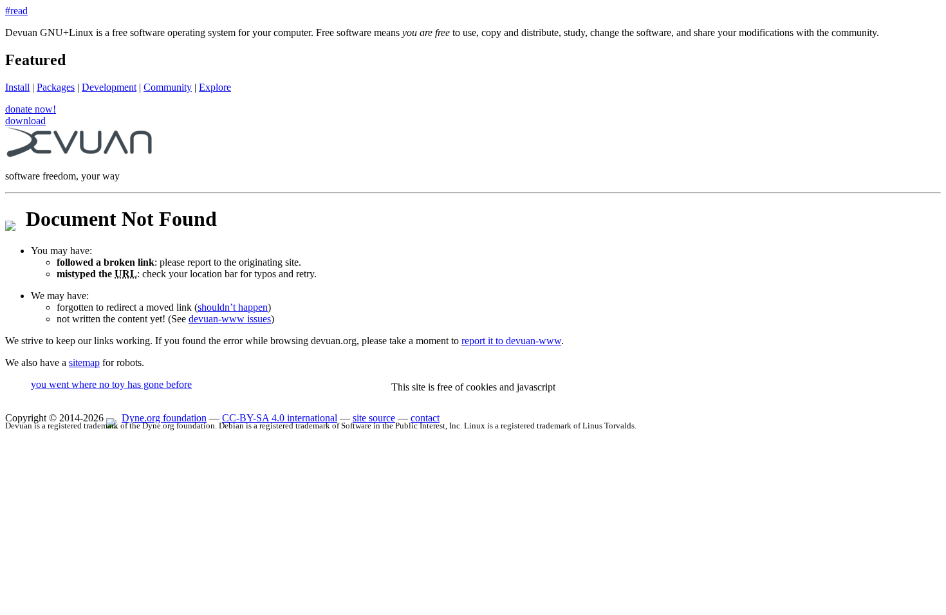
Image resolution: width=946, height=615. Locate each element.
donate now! (30, 109)
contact (425, 417)
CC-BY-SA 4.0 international (279, 417)
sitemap (84, 362)
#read (16, 10)
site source (374, 417)
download (25, 120)
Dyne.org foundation (164, 417)
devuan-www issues (230, 318)
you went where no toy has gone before (111, 384)
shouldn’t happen (233, 307)
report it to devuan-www (511, 340)
